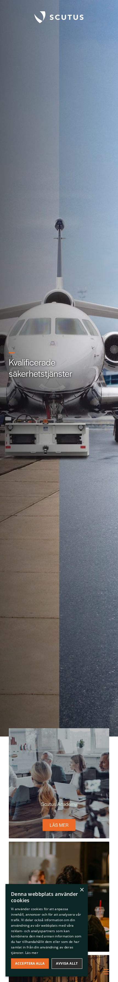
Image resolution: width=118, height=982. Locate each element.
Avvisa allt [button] (67, 963)
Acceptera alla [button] (30, 963)
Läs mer (59, 825)
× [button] (82, 890)
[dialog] (46, 930)
